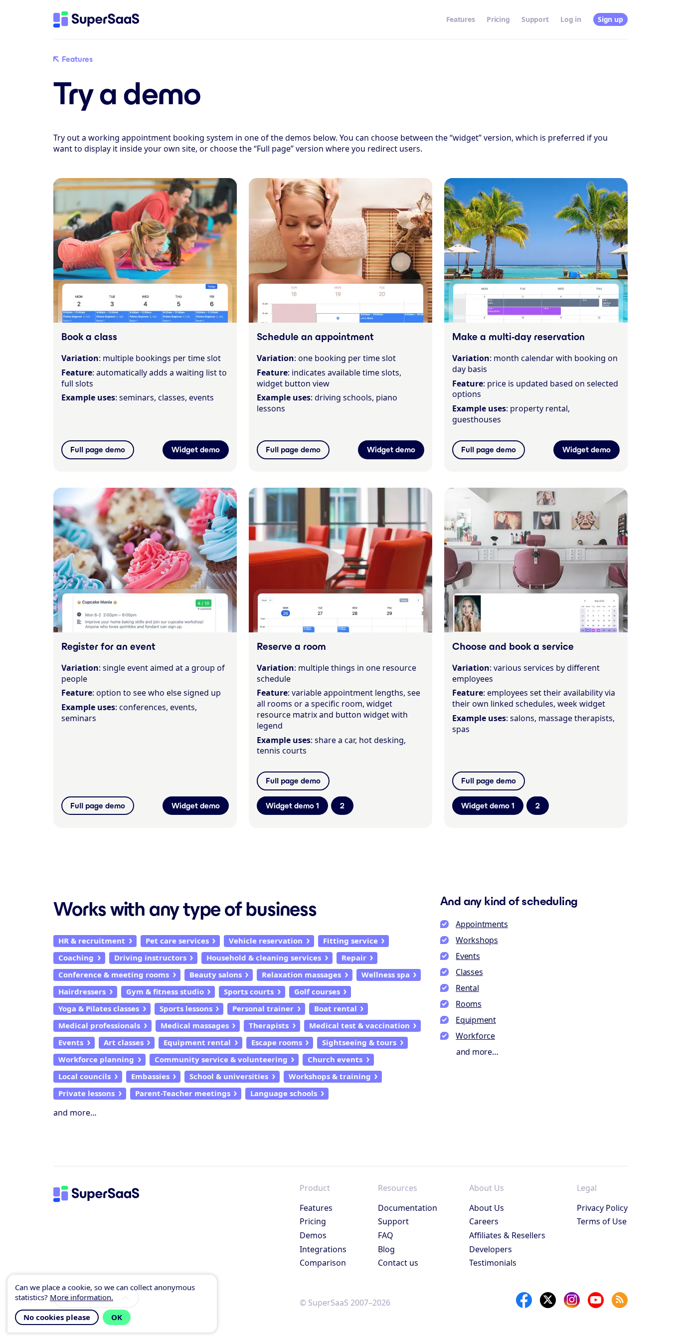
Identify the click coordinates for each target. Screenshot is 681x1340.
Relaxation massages (301, 974)
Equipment (476, 1019)
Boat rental (335, 1008)
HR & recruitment (91, 941)
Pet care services (177, 941)
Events (70, 1042)
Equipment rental (197, 1042)
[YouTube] (596, 1300)
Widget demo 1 (292, 805)
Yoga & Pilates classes (98, 1008)
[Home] (96, 19)
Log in (570, 19)
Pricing (498, 19)
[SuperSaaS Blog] (620, 1300)
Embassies (150, 1076)
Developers (490, 1249)
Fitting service (350, 941)
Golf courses (317, 991)
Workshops (477, 940)
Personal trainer (263, 1008)
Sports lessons (186, 1008)
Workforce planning (96, 1059)
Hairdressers (82, 991)
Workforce (475, 1035)
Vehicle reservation (266, 941)
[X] (548, 1300)
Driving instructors (150, 957)
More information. (81, 1297)
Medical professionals (99, 1025)
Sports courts (249, 991)
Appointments (482, 924)
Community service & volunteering (221, 1059)
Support (534, 19)
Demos (313, 1235)
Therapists (269, 1025)
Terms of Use (602, 1221)
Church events (335, 1059)
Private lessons (86, 1093)
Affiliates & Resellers (507, 1235)
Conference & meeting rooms (113, 974)
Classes (469, 971)
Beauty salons (215, 974)
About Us (486, 1207)
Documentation (407, 1207)
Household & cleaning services (263, 957)
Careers (484, 1221)
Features (460, 19)
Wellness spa (385, 974)
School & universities (228, 1076)
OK (116, 1317)
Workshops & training (330, 1076)
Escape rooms (276, 1042)
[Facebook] (524, 1300)
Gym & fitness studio (165, 991)
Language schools (283, 1093)
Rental (467, 987)
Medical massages (195, 1025)
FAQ (385, 1235)
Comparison (323, 1262)
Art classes (124, 1042)
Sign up (610, 19)
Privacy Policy (602, 1207)
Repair (353, 957)
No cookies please (56, 1317)
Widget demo (195, 449)
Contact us (398, 1262)
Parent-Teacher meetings (182, 1093)
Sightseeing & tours (359, 1042)
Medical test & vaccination (359, 1025)
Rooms (469, 1003)
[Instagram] (572, 1300)
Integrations (323, 1249)
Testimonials (492, 1262)
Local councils (84, 1076)
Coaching (76, 957)
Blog (386, 1249)
